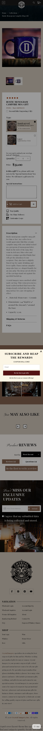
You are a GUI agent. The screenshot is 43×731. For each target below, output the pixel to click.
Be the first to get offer (21, 373)
